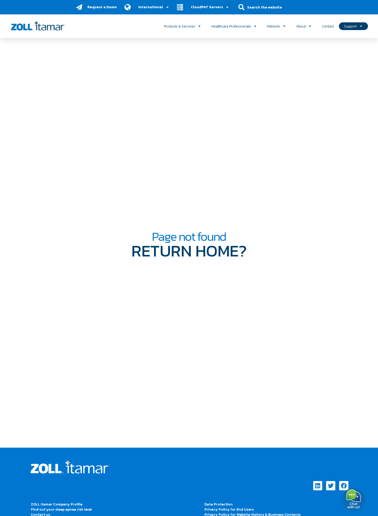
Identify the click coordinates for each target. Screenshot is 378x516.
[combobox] (268, 7)
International (150, 7)
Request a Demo (102, 7)
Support (350, 26)
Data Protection (218, 504)
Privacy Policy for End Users (229, 509)
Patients (273, 26)
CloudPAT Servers (207, 7)
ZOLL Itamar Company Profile (56, 504)
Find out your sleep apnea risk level (61, 509)
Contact (328, 26)
